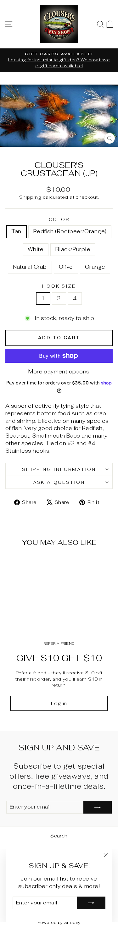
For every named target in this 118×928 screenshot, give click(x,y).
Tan (16, 231)
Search (59, 836)
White (35, 249)
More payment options (59, 371)
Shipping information (59, 469)
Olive (66, 266)
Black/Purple (72, 249)
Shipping (30, 197)
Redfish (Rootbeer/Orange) (70, 231)
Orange (95, 266)
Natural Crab (30, 266)
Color (59, 219)
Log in (59, 703)
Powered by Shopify (59, 922)
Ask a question (59, 482)
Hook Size (59, 286)
